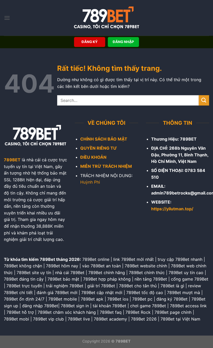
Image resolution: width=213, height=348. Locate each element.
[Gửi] (204, 100)
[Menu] (7, 17)
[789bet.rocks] (106, 18)
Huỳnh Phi (90, 182)
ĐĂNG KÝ (90, 42)
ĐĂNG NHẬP (123, 42)
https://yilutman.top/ (172, 208)
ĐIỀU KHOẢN (93, 157)
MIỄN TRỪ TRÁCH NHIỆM (106, 166)
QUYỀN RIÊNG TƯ (98, 148)
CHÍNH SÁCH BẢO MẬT (103, 139)
